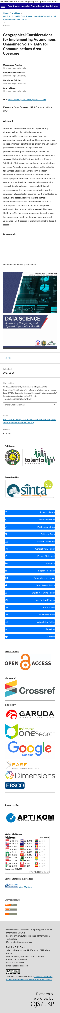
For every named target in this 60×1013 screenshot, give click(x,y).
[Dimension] (30, 779)
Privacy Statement (46, 556)
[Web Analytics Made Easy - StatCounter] (11, 887)
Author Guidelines (46, 541)
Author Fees (49, 607)
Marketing (50, 629)
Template (50, 563)
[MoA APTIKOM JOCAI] (30, 825)
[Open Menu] (3, 6)
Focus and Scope (47, 519)
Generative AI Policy (45, 548)
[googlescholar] (30, 758)
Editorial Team (48, 534)
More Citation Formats (15, 404)
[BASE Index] (22, 768)
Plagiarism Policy (46, 570)
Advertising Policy (46, 622)
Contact (51, 636)
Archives (16, 13)
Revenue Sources (47, 614)
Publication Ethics (46, 527)
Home (5, 13)
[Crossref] (30, 696)
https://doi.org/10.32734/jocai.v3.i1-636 (27, 99)
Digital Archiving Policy (43, 592)
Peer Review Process (45, 600)
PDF (9, 358)
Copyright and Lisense (44, 578)
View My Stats (25, 887)
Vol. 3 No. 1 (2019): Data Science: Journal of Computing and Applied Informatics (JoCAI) (29, 18)
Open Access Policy (45, 585)
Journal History (47, 512)
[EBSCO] (15, 788)
